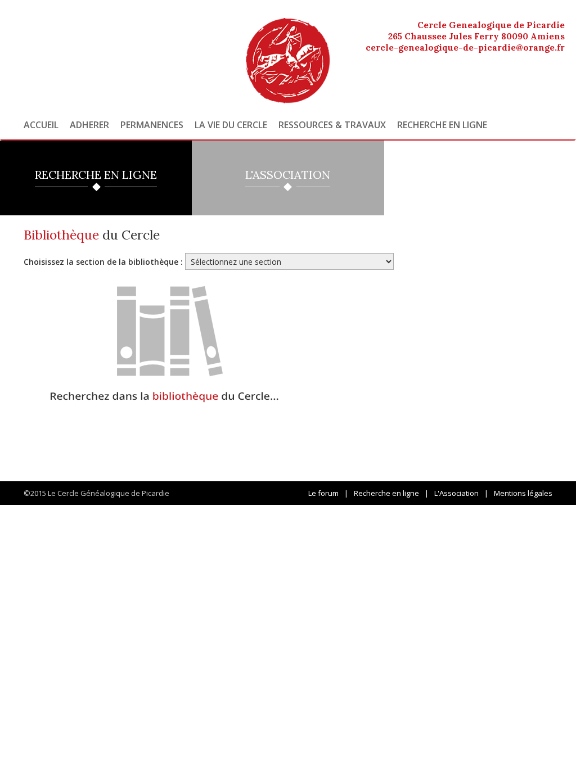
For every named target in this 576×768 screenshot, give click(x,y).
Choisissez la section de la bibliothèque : (103, 261)
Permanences (151, 125)
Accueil (41, 125)
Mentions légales (523, 493)
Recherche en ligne (442, 125)
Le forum (323, 493)
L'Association (456, 493)
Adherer (89, 125)
